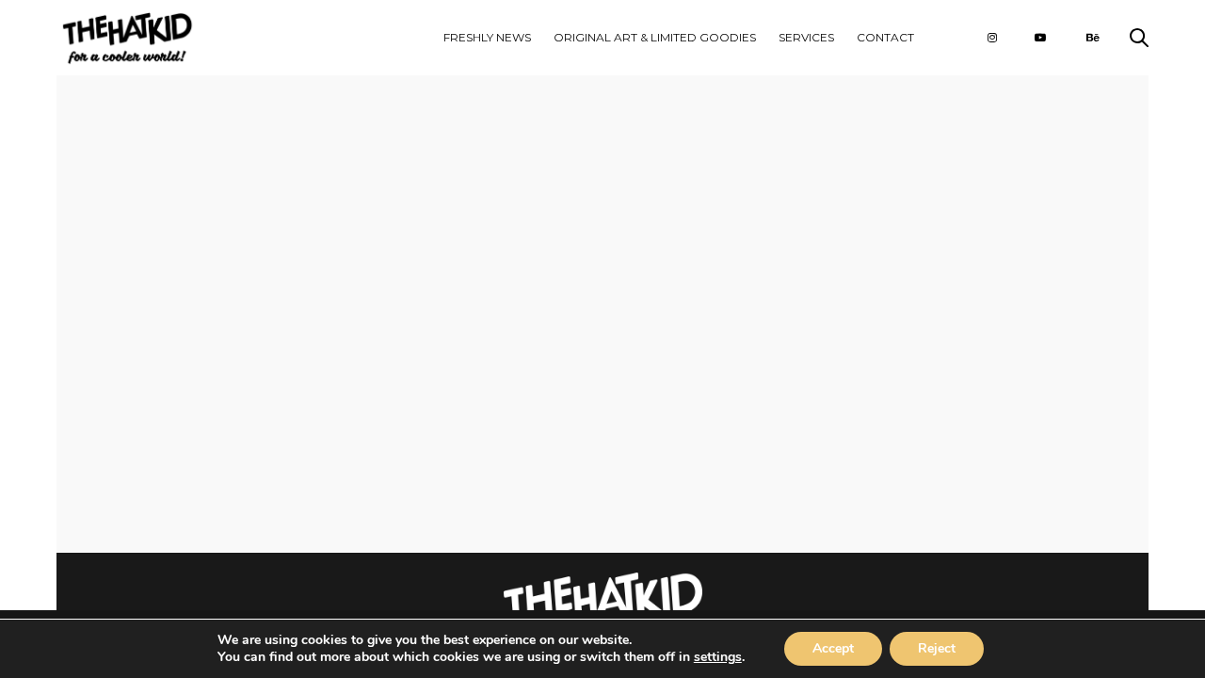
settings (718, 657)
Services (806, 37)
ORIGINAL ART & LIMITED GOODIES (655, 37)
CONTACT (885, 37)
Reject (937, 648)
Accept (833, 648)
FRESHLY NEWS (487, 37)
